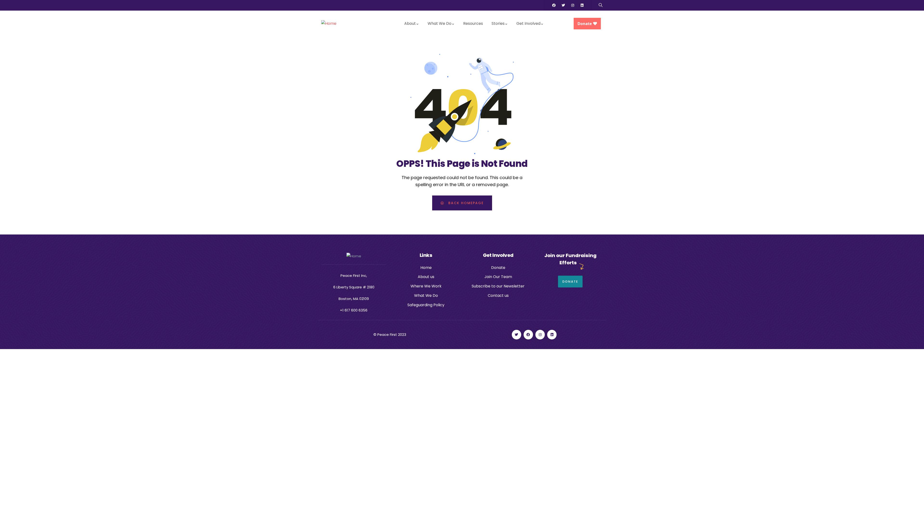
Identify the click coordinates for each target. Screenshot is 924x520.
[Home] (328, 23)
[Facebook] (554, 5)
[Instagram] (572, 5)
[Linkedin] (582, 5)
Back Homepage (465, 203)
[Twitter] (563, 5)
